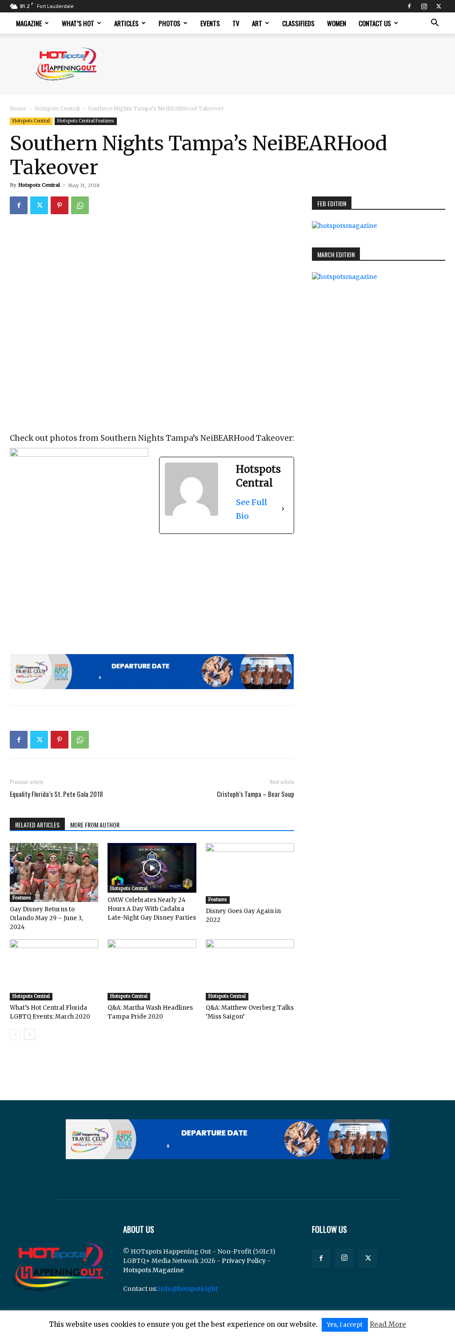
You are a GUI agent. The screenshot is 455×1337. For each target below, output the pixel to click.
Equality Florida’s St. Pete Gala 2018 (56, 794)
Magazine (29, 23)
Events (210, 23)
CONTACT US (375, 23)
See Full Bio (251, 509)
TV (235, 23)
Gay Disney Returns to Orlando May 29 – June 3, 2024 (46, 918)
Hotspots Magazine (153, 1270)
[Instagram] (424, 6)
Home (18, 108)
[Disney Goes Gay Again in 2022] (250, 873)
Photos (169, 23)
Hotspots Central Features (85, 121)
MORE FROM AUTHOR (95, 824)
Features (21, 898)
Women (336, 23)
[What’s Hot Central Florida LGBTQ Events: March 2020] (54, 969)
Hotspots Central (57, 108)
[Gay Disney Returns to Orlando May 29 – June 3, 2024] (54, 872)
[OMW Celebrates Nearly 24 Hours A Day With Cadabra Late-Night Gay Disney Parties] (152, 868)
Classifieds (298, 23)
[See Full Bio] (283, 509)
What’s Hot (78, 23)
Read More (388, 1324)
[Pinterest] (59, 205)
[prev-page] (15, 1034)
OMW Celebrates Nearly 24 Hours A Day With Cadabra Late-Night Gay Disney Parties (152, 908)
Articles (126, 23)
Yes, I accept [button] (345, 1325)
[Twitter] (438, 6)
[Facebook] (409, 6)
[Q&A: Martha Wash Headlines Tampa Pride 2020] (152, 969)
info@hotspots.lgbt (188, 1289)
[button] (434, 24)
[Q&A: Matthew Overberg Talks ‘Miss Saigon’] (250, 969)
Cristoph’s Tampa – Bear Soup (255, 794)
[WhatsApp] (80, 205)
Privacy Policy (244, 1261)
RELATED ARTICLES (37, 824)
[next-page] (29, 1034)
